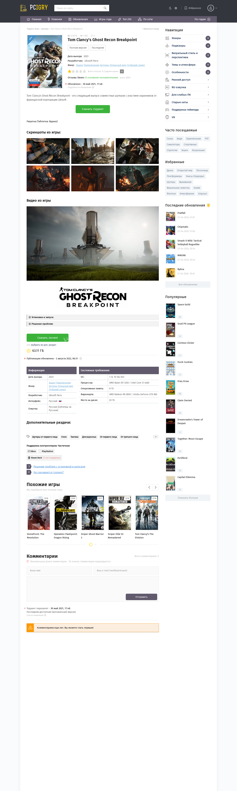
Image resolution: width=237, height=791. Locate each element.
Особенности (180, 72)
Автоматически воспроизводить (45, 278)
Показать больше (188, 497)
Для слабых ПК (181, 94)
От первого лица (108, 437)
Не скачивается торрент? (49, 472)
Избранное (195, 8)
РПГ (207, 138)
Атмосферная (187, 193)
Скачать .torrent (47, 337)
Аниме (197, 188)
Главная (36, 19)
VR (173, 117)
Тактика (74, 437)
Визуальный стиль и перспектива (185, 55)
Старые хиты (180, 102)
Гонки (170, 138)
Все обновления (188, 284)
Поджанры (178, 45)
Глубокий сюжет (136, 65)
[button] (90, 544)
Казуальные (198, 150)
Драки (170, 170)
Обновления (80, 19)
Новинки (56, 19)
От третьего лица (129, 437)
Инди (179, 138)
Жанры (176, 38)
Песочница (202, 170)
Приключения (91, 65)
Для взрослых (89, 437)
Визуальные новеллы (178, 188)
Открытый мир (118, 65)
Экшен (79, 65)
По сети (148, 19)
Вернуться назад (151, 29)
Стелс (64, 437)
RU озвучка (179, 87)
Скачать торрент (93, 109)
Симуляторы (173, 144)
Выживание (185, 182)
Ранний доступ (181, 79)
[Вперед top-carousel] (155, 487)
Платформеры (174, 176)
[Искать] (105, 8)
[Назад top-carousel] (149, 487)
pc (39, 8)
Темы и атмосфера (183, 64)
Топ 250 (127, 19)
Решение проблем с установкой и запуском (59, 466)
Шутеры (45, 29)
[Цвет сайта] (173, 8)
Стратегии (172, 150)
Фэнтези (171, 193)
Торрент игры (33, 29)
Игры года (105, 19)
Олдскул (202, 193)
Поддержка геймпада (185, 109)
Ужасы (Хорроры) (195, 176)
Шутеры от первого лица (44, 437)
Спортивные (190, 144)
